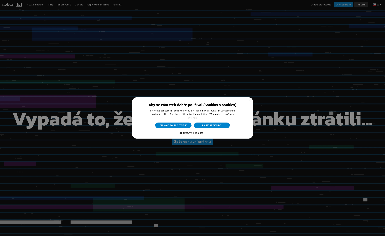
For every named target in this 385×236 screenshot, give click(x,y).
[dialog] (192, 118)
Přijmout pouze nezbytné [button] (173, 125)
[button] (192, 133)
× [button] (250, 100)
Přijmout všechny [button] (211, 125)
